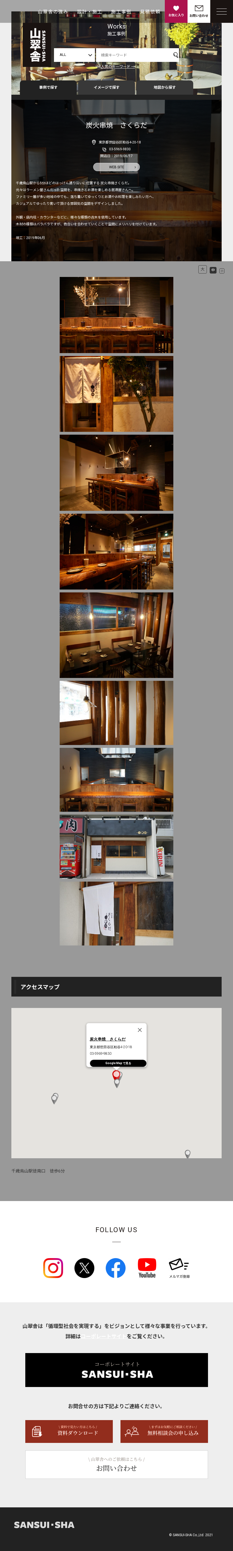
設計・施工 (90, 12)
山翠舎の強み (53, 12)
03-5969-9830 (120, 149)
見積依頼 (150, 12)
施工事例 (121, 12)
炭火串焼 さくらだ (108, 1039)
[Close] (140, 1030)
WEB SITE (116, 167)
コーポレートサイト (104, 1336)
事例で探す (48, 87)
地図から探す (165, 87)
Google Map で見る (118, 1063)
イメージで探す (107, 87)
